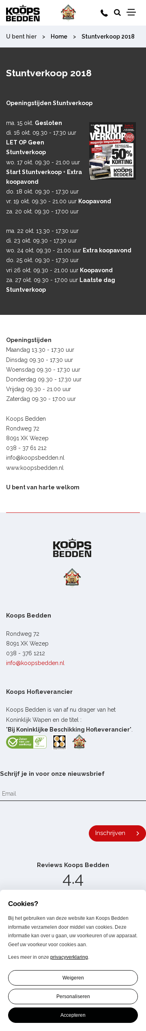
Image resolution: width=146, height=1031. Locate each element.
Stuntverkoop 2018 (108, 36)
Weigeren (73, 978)
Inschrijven (110, 833)
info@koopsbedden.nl (35, 663)
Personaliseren (73, 996)
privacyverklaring (69, 957)
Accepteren (73, 1015)
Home (59, 36)
